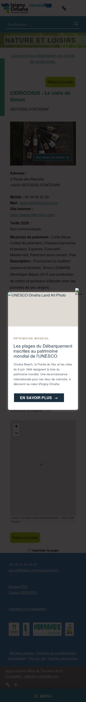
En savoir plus (39, 397)
